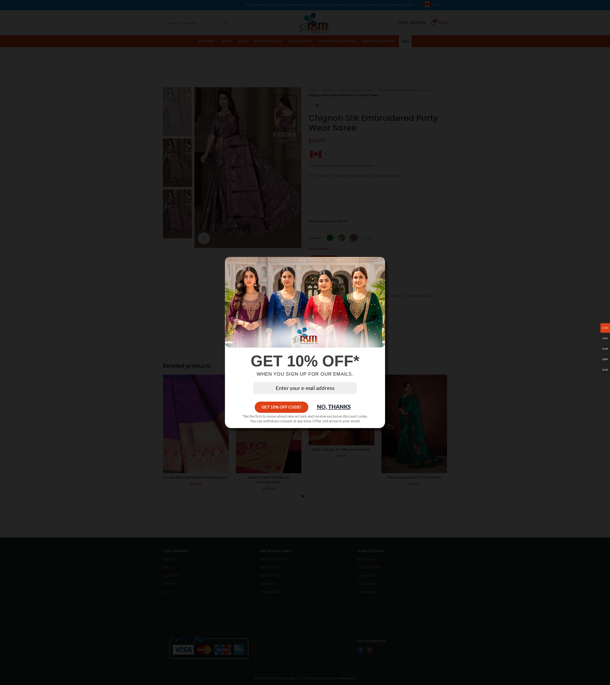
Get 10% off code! (281, 406)
